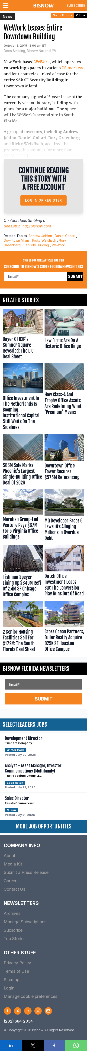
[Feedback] (48, 1011)
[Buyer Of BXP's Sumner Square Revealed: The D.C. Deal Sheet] (23, 335)
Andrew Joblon (40, 236)
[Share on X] (33, 1045)
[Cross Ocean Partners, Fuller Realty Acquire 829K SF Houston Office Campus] (64, 627)
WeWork (42, 61)
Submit (75, 276)
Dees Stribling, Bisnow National (27, 51)
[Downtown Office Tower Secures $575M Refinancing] (64, 460)
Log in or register (43, 200)
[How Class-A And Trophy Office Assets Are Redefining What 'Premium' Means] (64, 397)
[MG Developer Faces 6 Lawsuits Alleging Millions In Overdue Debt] (64, 516)
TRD (22, 156)
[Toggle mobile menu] (6, 5)
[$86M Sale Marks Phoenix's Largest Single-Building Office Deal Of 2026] (23, 460)
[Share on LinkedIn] (11, 1045)
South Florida (62, 15)
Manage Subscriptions (25, 921)
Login (9, 988)
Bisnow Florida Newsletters (36, 668)
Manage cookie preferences (30, 996)
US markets (72, 67)
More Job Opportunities (43, 826)
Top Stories (15, 938)
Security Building (36, 245)
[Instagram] (38, 1011)
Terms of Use (16, 971)
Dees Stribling (30, 220)
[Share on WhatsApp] (76, 1045)
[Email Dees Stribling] (54, 50)
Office (80, 15)
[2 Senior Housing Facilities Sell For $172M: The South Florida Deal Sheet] (23, 627)
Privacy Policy (17, 962)
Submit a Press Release (26, 872)
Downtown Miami (16, 240)
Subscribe (76, 5)
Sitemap (11, 979)
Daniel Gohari (65, 236)
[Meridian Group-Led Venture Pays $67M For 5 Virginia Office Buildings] (23, 516)
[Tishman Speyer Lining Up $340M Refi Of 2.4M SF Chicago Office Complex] (23, 572)
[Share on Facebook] (54, 1045)
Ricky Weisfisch (44, 240)
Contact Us (14, 889)
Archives (12, 913)
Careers (11, 880)
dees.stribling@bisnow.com (27, 226)
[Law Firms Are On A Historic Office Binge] (64, 335)
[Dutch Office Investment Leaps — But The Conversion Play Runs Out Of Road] (64, 572)
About (9, 855)
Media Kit (13, 864)
